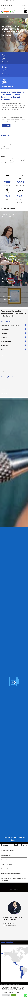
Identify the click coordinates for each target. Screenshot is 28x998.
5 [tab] (18, 935)
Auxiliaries (3, 349)
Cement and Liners (5, 329)
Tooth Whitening (5, 345)
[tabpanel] (14, 917)
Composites (4, 333)
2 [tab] (12, 935)
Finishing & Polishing (6, 341)
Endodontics (4, 337)
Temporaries (4, 371)
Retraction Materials (6, 367)
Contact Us (24, 5)
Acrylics (3, 381)
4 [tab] (16, 935)
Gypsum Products (5, 389)
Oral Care (3, 359)
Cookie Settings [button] (6, 995)
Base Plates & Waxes (6, 385)
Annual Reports (10, 838)
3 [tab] (14, 935)
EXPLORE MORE (6, 36)
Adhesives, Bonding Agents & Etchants (10, 325)
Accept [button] (13, 995)
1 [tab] (10, 935)
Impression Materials (6, 355)
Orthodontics (4, 363)
